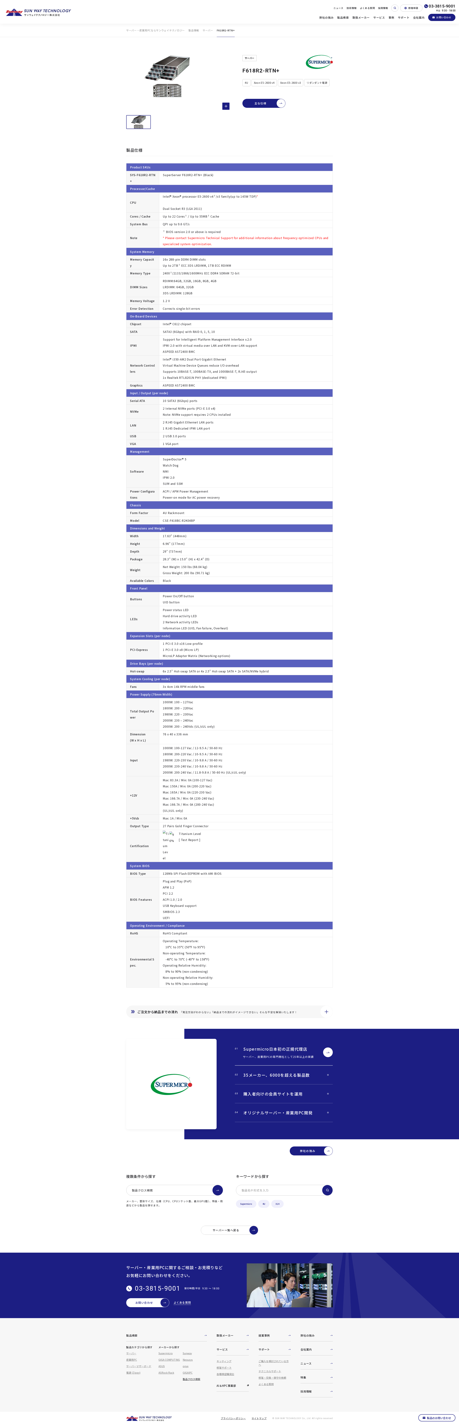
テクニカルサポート (270, 1371)
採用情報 (383, 8)
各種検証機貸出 (225, 1374)
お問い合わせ (443, 17)
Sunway (187, 1353)
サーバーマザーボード (138, 1366)
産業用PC (131, 1360)
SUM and (169, 483)
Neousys (188, 1360)
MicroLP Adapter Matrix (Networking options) (196, 656)
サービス (379, 17)
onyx (185, 1366)
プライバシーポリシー (233, 1418)
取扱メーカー (361, 17)
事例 (391, 17)
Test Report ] (190, 840)
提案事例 (264, 1335)
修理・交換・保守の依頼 (272, 1377)
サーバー (208, 30)
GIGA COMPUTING (169, 1360)
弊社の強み (326, 17)
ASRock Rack (166, 1372)
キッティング (224, 1361)
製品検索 (343, 17)
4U (263, 1203)
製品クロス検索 (142, 1190)
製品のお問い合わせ (439, 1418)
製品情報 (193, 30)
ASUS (161, 1366)
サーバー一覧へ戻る (226, 1230)
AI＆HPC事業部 (226, 1386)
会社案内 (419, 17)
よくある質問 (367, 8)
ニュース (338, 8)
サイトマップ (259, 1418)
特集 (303, 1377)
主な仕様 (260, 103)
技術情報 (352, 8)
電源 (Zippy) (133, 1372)
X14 (277, 1203)
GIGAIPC (188, 1372)
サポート (404, 17)
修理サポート (224, 1367)
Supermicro (246, 1203)
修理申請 (413, 8)
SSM (180, 483)
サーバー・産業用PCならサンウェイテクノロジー (155, 30)
